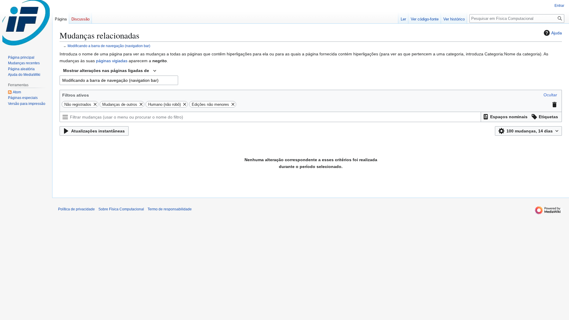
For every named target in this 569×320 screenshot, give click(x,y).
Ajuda (556, 33)
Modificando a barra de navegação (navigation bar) (109, 46)
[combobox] (110, 71)
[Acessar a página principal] (26, 23)
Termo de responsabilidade (170, 209)
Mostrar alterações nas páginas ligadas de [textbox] (106, 70)
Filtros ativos (75, 95)
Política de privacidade (76, 209)
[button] (550, 95)
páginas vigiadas (111, 60)
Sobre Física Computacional (121, 209)
